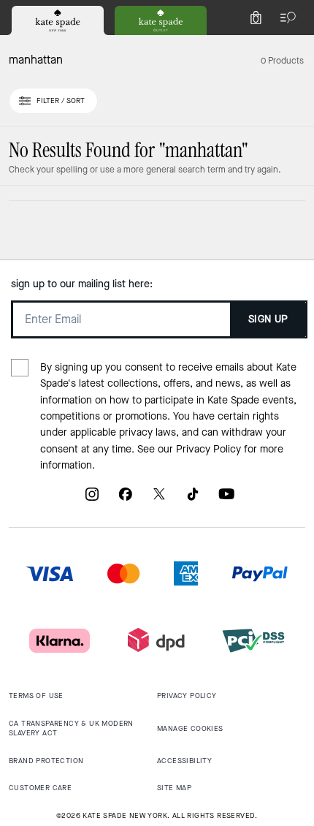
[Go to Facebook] (125, 500)
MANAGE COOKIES (190, 728)
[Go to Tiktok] (193, 500)
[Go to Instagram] (92, 500)
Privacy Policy (208, 449)
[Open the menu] (285, 17)
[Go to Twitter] (159, 500)
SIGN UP (268, 319)
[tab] (58, 20)
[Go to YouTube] (226, 500)
